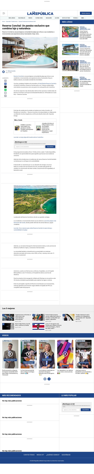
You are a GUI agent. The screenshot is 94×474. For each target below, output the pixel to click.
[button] (86, 13)
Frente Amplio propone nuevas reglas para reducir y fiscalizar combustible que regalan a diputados (53, 317)
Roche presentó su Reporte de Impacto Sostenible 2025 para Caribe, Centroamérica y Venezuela (10, 373)
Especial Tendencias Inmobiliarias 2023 (27, 21)
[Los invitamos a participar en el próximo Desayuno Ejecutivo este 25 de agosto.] (47, 354)
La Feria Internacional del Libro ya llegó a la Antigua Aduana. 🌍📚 (27, 372)
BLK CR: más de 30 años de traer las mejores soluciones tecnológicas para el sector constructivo (85, 68)
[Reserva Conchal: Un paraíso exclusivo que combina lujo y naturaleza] (30, 52)
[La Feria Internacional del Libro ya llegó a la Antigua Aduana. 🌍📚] (29, 354)
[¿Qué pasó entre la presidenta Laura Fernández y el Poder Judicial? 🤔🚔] (83, 354)
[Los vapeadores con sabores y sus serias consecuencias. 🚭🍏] (65, 354)
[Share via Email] (5, 93)
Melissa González (11, 70)
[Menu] (4, 13)
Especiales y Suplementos (12, 21)
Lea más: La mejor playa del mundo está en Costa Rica (28, 137)
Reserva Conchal (18, 76)
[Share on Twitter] (5, 87)
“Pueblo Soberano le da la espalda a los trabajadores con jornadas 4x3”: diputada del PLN (83, 317)
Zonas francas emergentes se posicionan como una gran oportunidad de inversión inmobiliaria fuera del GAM (85, 34)
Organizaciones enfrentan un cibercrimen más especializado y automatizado (23, 317)
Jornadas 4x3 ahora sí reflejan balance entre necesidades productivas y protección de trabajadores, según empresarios (48, 128)
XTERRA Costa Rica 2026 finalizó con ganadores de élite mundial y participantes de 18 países (27, 128)
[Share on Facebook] (5, 84)
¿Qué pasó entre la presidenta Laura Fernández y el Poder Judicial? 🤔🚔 (83, 372)
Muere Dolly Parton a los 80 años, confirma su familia (22, 324)
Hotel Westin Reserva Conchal (47, 83)
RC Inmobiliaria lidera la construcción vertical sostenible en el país (85, 84)
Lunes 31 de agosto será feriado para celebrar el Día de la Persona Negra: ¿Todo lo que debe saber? (53, 326)
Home (3, 21)
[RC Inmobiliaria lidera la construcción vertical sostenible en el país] (70, 81)
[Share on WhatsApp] (5, 90)
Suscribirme (50, 146)
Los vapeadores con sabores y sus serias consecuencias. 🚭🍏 (65, 372)
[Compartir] (5, 96)
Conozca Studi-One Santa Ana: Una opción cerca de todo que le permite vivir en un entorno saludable (86, 52)
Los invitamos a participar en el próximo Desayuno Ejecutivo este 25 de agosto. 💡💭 (46, 373)
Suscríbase (66, 455)
